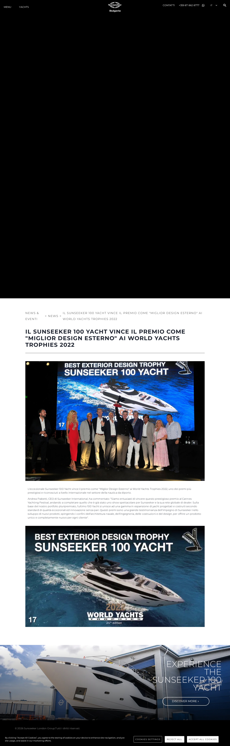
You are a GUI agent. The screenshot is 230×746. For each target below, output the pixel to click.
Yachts (24, 6)
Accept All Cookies (203, 739)
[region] (115, 739)
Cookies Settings (147, 739)
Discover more (184, 701)
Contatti (169, 5)
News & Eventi (32, 316)
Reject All (174, 739)
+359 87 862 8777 (189, 5)
